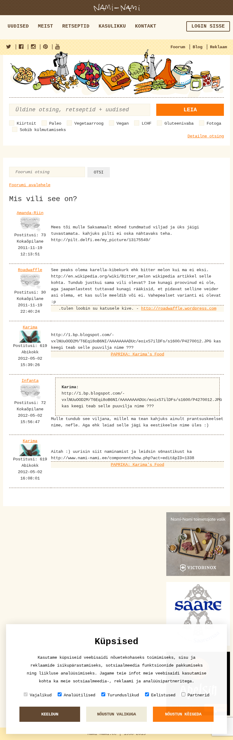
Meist (45, 26)
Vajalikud (41, 695)
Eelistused (163, 695)
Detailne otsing (205, 136)
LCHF (146, 123)
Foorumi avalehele (29, 185)
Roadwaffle (30, 269)
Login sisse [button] (208, 26)
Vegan (122, 123)
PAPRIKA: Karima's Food (137, 354)
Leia (190, 110)
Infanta (30, 380)
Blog (197, 47)
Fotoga (214, 123)
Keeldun (49, 714)
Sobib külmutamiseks (43, 129)
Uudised (18, 26)
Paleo (55, 123)
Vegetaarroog (88, 123)
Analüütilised (79, 695)
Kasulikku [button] (112, 26)
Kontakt (145, 26)
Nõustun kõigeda (183, 714)
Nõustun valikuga (116, 714)
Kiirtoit (26, 123)
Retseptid (75, 26)
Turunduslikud (123, 695)
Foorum (178, 47)
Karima (30, 327)
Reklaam (218, 47)
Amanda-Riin (30, 212)
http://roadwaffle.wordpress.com (178, 308)
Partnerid (198, 695)
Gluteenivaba (179, 123)
